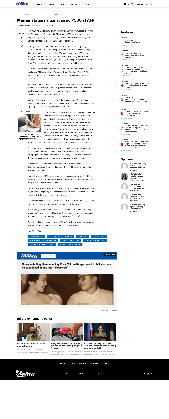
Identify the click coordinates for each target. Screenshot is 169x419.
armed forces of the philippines (60, 236)
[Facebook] (21, 38)
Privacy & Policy (79, 374)
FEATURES (74, 4)
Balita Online (25, 25)
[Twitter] (21, 42)
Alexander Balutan (36, 236)
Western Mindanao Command (70, 244)
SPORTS (63, 4)
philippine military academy (95, 240)
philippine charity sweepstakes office (43, 240)
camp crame (82, 236)
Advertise (91, 374)
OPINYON (86, 4)
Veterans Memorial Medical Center (41, 244)
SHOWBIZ (52, 4)
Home (19, 15)
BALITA (39, 4)
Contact (100, 374)
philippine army (99, 236)
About (68, 374)
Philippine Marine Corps (71, 240)
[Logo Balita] (22, 4)
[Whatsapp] (22, 46)
